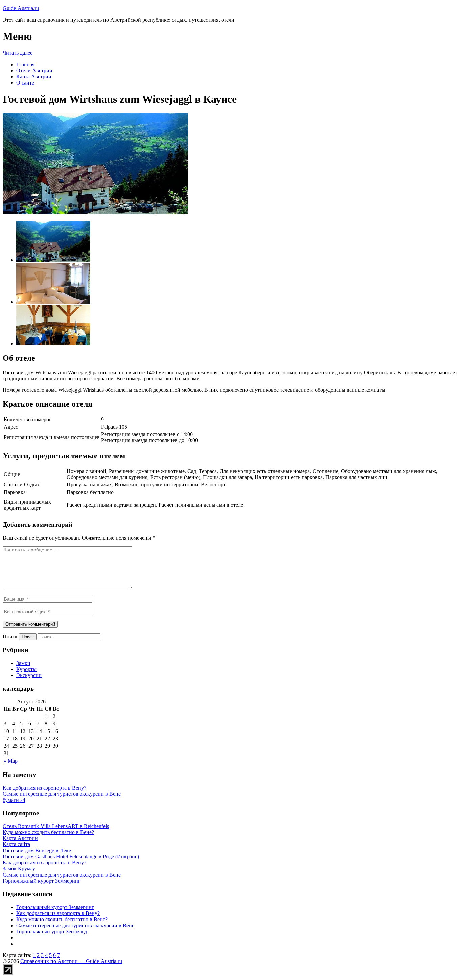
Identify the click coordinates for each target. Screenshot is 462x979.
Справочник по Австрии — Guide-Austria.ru (71, 961)
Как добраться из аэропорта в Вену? (44, 788)
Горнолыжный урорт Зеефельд (51, 931)
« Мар (11, 761)
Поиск (10, 636)
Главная (25, 64)
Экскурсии (29, 675)
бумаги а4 (14, 800)
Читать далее (17, 53)
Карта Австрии (33, 76)
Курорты (26, 669)
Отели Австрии (34, 70)
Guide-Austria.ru (21, 8)
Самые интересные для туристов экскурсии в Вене (62, 794)
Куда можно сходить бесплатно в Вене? (62, 919)
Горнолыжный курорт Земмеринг (55, 907)
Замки (23, 663)
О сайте (25, 83)
